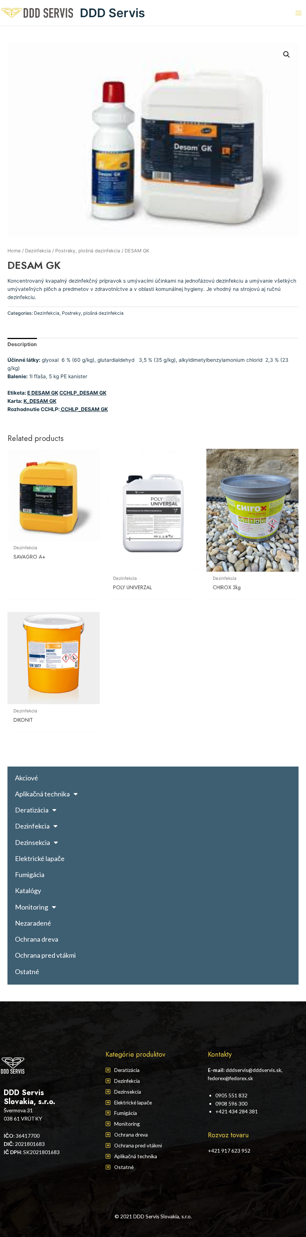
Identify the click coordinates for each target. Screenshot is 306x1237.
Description (22, 344)
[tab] (22, 344)
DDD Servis (112, 13)
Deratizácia (32, 810)
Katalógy (28, 890)
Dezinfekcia (38, 251)
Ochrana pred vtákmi (45, 955)
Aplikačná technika (42, 794)
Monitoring (31, 907)
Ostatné (27, 971)
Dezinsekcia (32, 842)
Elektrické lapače (40, 858)
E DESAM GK (42, 393)
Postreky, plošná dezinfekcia (87, 251)
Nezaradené (33, 923)
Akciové (26, 778)
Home (14, 251)
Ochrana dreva (36, 939)
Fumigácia (29, 874)
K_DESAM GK (40, 401)
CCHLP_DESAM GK (82, 393)
